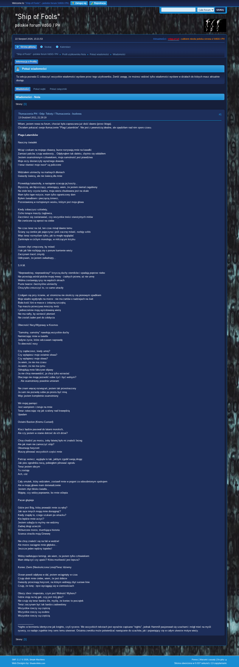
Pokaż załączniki (58, 89)
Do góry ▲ (222, 659)
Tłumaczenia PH (27, 113)
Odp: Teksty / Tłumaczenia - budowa (60, 113)
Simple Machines (37, 659)
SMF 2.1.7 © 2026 (20, 659)
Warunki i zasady (207, 659)
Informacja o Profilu (26, 61)
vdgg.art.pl (173, 39)
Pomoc (195, 659)
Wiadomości (22, 89)
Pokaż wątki (39, 89)
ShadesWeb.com (37, 663)
